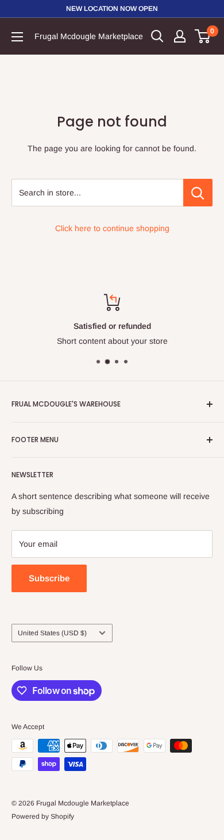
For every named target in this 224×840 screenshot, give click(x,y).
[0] (203, 36)
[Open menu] (17, 36)
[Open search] (157, 36)
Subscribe (49, 578)
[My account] (180, 36)
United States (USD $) (52, 633)
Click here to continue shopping (112, 228)
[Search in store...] (198, 192)
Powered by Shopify (42, 816)
